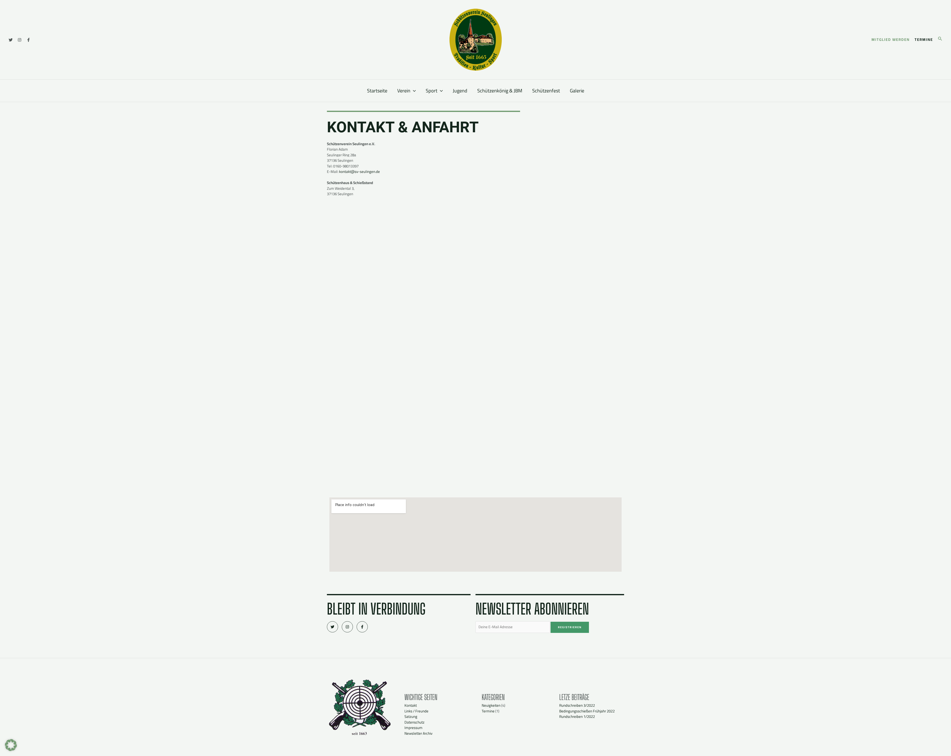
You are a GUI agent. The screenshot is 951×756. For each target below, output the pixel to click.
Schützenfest (546, 90)
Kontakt (410, 705)
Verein (403, 90)
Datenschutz (414, 722)
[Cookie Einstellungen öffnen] (11, 749)
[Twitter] (11, 40)
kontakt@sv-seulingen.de (359, 171)
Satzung (410, 716)
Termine (488, 711)
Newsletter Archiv (418, 733)
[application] (413, 90)
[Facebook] (28, 40)
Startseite (377, 90)
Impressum (413, 727)
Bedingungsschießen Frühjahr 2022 (587, 711)
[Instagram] (20, 40)
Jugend (460, 90)
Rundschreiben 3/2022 (577, 705)
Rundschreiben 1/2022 (577, 716)
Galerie (577, 90)
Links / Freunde (416, 711)
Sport (431, 90)
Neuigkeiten (491, 705)
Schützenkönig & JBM (499, 90)
